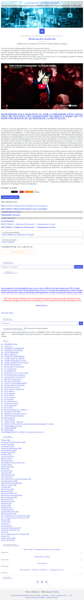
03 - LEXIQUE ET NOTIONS (11, 350)
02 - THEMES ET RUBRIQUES (12, 348)
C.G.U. (70, 595)
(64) (8, 485)
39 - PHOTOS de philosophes (12, 416)
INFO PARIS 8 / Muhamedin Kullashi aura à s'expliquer (42, 549)
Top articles (45, 595)
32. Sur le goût (6, 408)
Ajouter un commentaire (18, 252)
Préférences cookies (52, 597)
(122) (6, 458)
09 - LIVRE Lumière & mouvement (15, 363)
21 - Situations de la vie (10, 387)
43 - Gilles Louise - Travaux (12, 422)
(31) (5, 536)
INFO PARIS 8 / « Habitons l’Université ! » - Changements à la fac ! (42, 570)
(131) (8, 452)
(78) (6, 477)
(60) (7, 491)
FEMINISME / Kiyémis (42, 557)
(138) (9, 450)
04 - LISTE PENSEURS (10, 352)
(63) (6, 487)
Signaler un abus (62, 595)
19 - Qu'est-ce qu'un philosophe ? (14, 383)
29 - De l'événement (9, 401)
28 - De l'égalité (7, 399)
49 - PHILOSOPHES (8, 428)
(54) (11, 495)
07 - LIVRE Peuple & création (12, 359)
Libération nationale (54, 36)
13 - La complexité (8, 371)
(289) (5, 440)
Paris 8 (41, 36)
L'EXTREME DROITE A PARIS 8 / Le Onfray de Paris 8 (22, 432)
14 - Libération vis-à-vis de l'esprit (15, 373)
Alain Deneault (42, 563)
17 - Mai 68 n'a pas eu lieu (11, 379)
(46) (6, 503)
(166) (11, 448)
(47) (7, 499)
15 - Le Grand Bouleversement (13, 375)
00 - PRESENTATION (9, 344)
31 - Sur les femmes (9, 405)
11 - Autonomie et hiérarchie (12, 367)
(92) (7, 467)
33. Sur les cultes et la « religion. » (14, 410)
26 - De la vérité (7, 395)
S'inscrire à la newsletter (10, 197)
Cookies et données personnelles (34, 597)
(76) (16, 479)
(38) (5, 520)
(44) (6, 505)
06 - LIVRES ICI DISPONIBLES (13, 356)
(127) (7, 456)
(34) (5, 522)
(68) (9, 481)
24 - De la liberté (7, 391)
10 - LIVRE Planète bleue (11, 365)
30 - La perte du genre (10, 403)
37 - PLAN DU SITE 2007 (10, 412)
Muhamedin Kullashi (29, 36)
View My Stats (7, 313)
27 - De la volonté (8, 397)
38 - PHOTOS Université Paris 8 (13, 414)
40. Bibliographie (8, 418)
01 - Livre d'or (6, 346)
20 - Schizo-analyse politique (13, 385)
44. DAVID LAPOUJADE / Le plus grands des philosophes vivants (27, 424)
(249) (13, 442)
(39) (15, 516)
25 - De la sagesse (8, 393)
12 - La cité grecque (9, 369)
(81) (8, 475)
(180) (7, 446)
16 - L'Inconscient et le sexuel (13, 377)
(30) (8, 538)
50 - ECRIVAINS (7, 430)
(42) (7, 510)
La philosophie (23, 595)
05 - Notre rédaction (9, 354)
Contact (53, 595)
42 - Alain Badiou (8, 420)
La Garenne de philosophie (42, 3)
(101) (12, 463)
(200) (7, 444)
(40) (8, 514)
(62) (7, 489)
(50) (9, 497)
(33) (6, 526)
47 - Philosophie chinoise (11, 426)
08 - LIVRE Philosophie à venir (13, 361)
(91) (5, 469)
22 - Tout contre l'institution (12, 389)
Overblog (55, 592)
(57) (9, 493)
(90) (6, 473)
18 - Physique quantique (11, 381)
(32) (10, 528)
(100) (6, 465)
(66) (11, 483)
